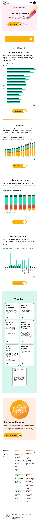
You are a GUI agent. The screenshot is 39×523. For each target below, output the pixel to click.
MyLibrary (27, 24)
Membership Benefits (19, 456)
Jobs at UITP (28, 487)
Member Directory (18, 454)
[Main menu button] (34, 2)
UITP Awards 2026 (18, 482)
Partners (28, 457)
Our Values (17, 461)
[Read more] (12, 317)
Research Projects (18, 501)
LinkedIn (7, 457)
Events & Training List (19, 478)
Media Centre (17, 469)
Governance (17, 466)
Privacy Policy (14, 514)
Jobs (16, 467)
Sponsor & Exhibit (29, 479)
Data (16, 495)
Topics (16, 500)
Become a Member (18, 457)
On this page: (9, 39)
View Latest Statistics (13, 24)
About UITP (17, 459)
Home (15, 7)
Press (27, 501)
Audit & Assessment (30, 485)
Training (16, 503)
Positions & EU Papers (30, 455)
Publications (17, 494)
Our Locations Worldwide (20, 460)
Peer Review (28, 484)
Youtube (7, 454)
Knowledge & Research (21, 7)
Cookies (26, 514)
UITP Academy (29, 481)
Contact (27, 488)
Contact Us (17, 470)
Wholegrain (14, 518)
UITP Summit (17, 481)
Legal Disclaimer (21, 514)
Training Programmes (19, 479)
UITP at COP (28, 458)
